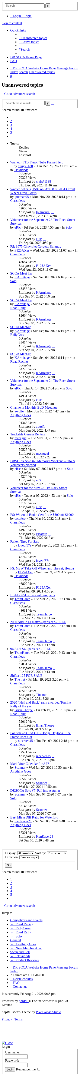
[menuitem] (33, 38)
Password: (12, 1060)
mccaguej (21, 438)
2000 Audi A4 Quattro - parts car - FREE (38, 622)
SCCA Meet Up (21, 273)
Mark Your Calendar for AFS (29, 764)
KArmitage (22, 277)
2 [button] (11, 121)
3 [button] (11, 125)
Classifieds (21, 170)
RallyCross (17, 334)
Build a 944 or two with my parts (32, 595)
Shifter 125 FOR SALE (26, 675)
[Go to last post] (53, 181)
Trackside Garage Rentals (27, 434)
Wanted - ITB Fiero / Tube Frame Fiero (36, 162)
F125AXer (22, 250)
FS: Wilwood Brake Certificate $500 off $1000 (42, 515)
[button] (11, 136)
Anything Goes (20, 415)
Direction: (12, 857)
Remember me (26, 1069)
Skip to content (12, 23)
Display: (11, 853)
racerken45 (25, 741)
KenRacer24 (23, 821)
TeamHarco (22, 599)
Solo (68, 227)
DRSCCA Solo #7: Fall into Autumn (35, 790)
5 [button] (11, 132)
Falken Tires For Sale (24, 541)
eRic (18, 227)
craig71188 (25, 166)
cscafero (20, 518)
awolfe (19, 411)
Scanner (20, 767)
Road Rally (18, 308)
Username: (12, 1052)
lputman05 (22, 197)
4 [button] (11, 128)
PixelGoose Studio (48, 1012)
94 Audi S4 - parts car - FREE (30, 649)
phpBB (24, 1001)
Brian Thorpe (24, 710)
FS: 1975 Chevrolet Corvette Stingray (35, 246)
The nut (20, 679)
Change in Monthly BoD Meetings (33, 407)
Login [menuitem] (17, 16)
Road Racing (19, 361)
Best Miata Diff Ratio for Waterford (34, 817)
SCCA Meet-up (20, 327)
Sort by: (41, 853)
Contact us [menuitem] (20, 986)
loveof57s (24, 545)
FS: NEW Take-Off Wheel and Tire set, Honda (42, 568)
